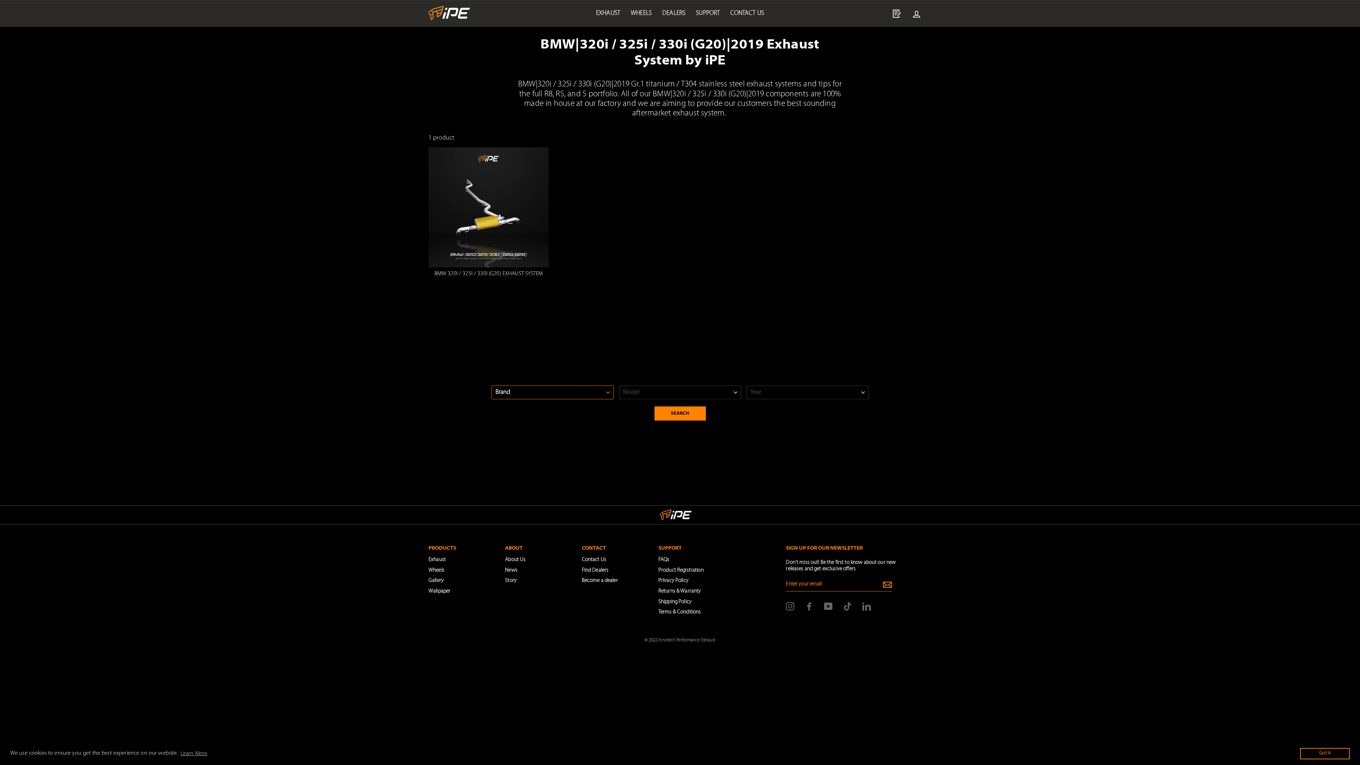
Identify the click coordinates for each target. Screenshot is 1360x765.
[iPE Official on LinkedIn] (866, 606)
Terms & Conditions (679, 612)
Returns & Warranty (679, 591)
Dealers (673, 13)
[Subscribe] (887, 584)
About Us (515, 559)
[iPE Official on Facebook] (809, 606)
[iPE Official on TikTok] (847, 606)
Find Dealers (595, 570)
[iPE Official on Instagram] (790, 606)
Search (680, 413)
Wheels (641, 13)
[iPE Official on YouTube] (828, 606)
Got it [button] (1325, 753)
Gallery (436, 580)
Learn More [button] (194, 753)
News (511, 570)
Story (511, 580)
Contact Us (594, 559)
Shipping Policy (675, 602)
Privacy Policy (673, 580)
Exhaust (608, 13)
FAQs (664, 559)
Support (708, 13)
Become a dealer (600, 580)
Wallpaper (439, 591)
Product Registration (681, 570)
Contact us (747, 13)
